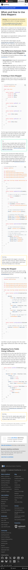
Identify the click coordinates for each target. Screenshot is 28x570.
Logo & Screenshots (6, 487)
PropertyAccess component (7, 42)
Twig (16, 500)
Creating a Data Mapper (11, 76)
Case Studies (18, 480)
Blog (16, 474)
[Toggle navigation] (25, 4)
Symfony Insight (18, 497)
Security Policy (4, 485)
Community (4, 530)
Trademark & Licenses (6, 489)
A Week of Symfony (19, 478)
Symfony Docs (4, 497)
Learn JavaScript (5, 522)
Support (3, 552)
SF (2, 1)
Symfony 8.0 (7, 21)
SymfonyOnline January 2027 (8, 7)
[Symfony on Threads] (10, 561)
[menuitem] (7, 476)
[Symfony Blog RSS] (18, 561)
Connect (22, 1)
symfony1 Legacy (5, 491)
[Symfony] (12, 4)
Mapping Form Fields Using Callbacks (10, 350)
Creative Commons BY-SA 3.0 (12, 425)
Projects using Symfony (6, 539)
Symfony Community (6, 532)
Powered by (17, 523)
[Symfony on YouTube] (2, 561)
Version (25, 568)
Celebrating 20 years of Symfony (13, 466)
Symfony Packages (5, 480)
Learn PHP (3, 520)
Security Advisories (19, 495)
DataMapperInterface (19, 161)
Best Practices (4, 506)
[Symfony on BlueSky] (6, 561)
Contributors (4, 541)
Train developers (19, 510)
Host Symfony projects (20, 519)
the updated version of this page (13, 23)
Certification (4, 512)
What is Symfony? (5, 474)
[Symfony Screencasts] (14, 561)
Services (17, 506)
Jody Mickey (14, 437)
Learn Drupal (4, 524)
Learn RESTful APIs (5, 526)
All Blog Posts (18, 476)
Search (14, 568)
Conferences (18, 487)
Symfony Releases (5, 482)
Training (3, 508)
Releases (17, 493)
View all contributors (6, 445)
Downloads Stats (5, 549)
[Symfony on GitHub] (2, 558)
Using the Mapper (8, 269)
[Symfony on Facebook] (22, 558)
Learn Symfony (5, 495)
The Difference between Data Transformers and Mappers (13, 52)
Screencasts (4, 516)
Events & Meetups (5, 537)
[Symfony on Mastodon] (14, 558)
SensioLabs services (19, 508)
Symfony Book (4, 499)
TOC (3, 568)
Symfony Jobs (4, 543)
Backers (3, 545)
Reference (3, 501)
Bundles (3, 503)
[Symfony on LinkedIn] (18, 558)
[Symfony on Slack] (6, 558)
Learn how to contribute (7, 457)
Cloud (16, 482)
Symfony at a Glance (6, 478)
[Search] (26, 1)
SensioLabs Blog (18, 502)
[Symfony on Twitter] (10, 558)
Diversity (17, 489)
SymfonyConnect (5, 535)
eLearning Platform (5, 510)
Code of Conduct (5, 547)
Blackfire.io (10, 1)
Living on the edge (19, 491)
